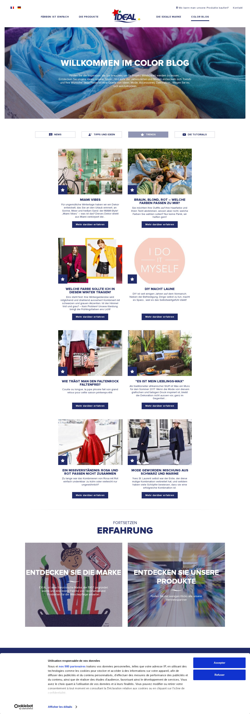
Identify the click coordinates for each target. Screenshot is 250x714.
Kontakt (238, 7)
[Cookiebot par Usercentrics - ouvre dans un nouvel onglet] (24, 707)
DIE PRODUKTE (88, 16)
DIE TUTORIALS (197, 134)
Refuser (219, 674)
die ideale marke (168, 16)
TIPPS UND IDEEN (104, 134)
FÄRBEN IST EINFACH (55, 16)
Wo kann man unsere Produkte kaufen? (204, 7)
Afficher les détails (60, 706)
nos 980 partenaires (72, 666)
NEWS (57, 134)
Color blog (200, 16)
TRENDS (151, 134)
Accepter (219, 662)
